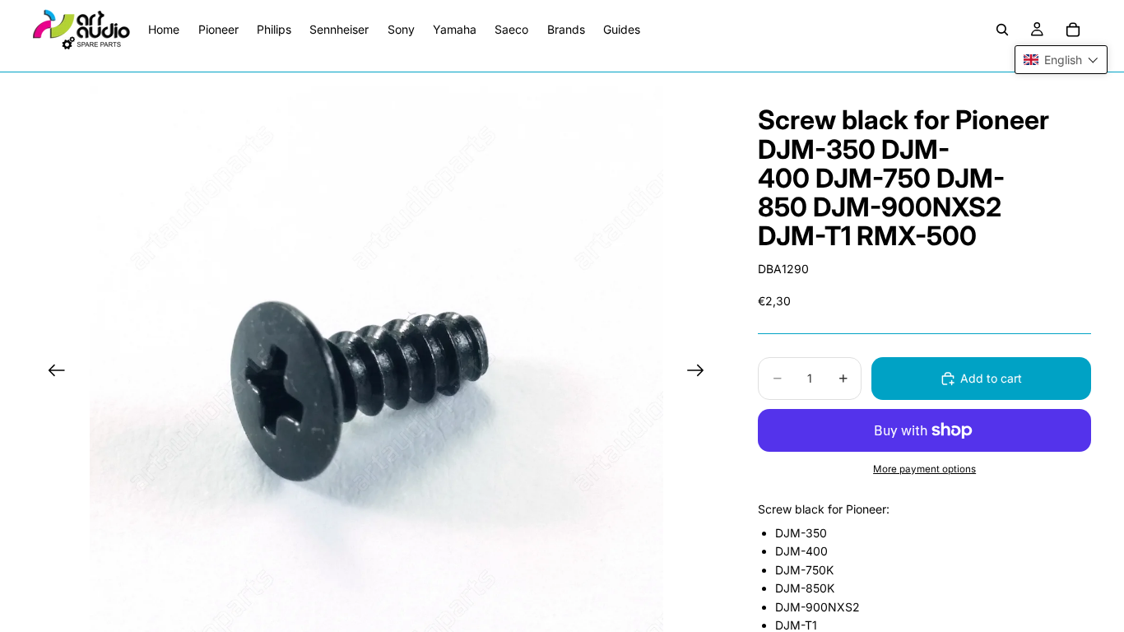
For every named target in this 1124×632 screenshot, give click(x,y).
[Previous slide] (51, 373)
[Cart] (1073, 30)
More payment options (924, 469)
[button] (1061, 59)
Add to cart (991, 378)
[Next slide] (700, 373)
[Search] (1002, 30)
